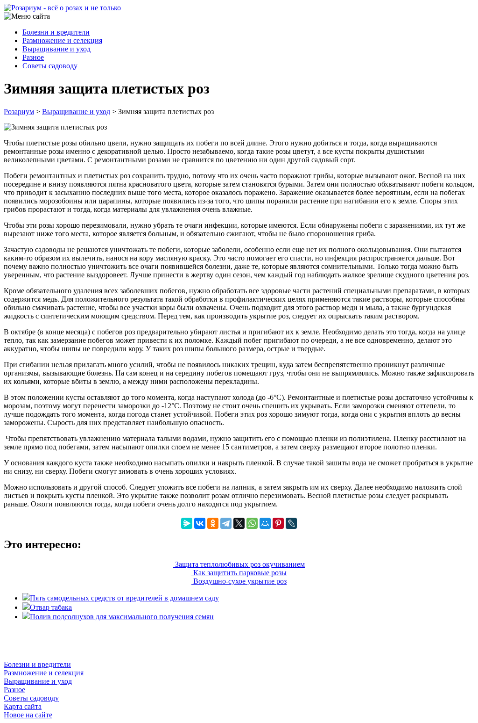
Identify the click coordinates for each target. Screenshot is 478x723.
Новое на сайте (28, 715)
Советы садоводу (49, 66)
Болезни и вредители (56, 32)
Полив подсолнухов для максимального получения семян (122, 617)
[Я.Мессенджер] (186, 523)
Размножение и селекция (62, 40)
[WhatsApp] (252, 523)
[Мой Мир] (265, 523)
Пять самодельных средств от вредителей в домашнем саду (124, 598)
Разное (33, 57)
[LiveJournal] (291, 523)
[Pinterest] (278, 523)
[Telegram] (226, 523)
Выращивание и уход (56, 49)
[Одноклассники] (212, 523)
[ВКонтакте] (199, 523)
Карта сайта (23, 706)
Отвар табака (51, 607)
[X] (239, 523)
